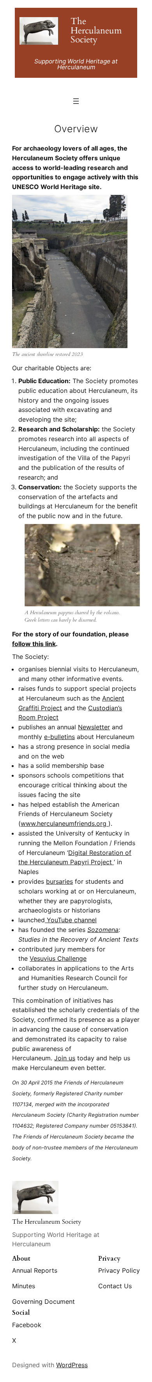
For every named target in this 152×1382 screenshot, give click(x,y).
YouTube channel (71, 920)
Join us (64, 1058)
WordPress (72, 1365)
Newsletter (94, 727)
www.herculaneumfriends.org (64, 823)
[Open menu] (76, 101)
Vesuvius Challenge (58, 958)
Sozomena (102, 930)
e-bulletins (59, 737)
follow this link (34, 644)
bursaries (59, 881)
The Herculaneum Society (96, 30)
